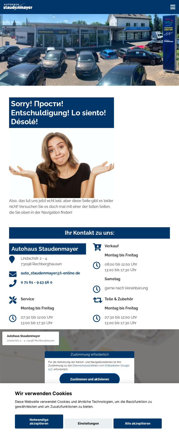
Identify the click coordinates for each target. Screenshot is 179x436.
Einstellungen (88, 423)
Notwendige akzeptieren (39, 421)
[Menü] (173, 7)
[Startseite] (17, 6)
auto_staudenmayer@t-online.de (50, 273)
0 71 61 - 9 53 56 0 (36, 282)
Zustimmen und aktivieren (89, 379)
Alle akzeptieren (137, 423)
